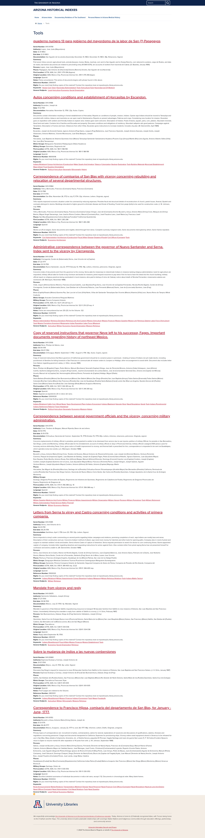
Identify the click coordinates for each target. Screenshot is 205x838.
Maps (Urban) (38, 167)
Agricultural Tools (87, 88)
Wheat (58, 404)
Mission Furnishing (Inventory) (49, 323)
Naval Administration (60, 789)
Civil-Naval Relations (76, 789)
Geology (114, 164)
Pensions (123, 500)
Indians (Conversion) (93, 404)
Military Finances (68, 500)
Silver (124, 404)
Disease (91, 237)
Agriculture (56, 90)
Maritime (65, 505)
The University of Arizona (119, 830)
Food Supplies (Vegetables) (53, 167)
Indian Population (76, 323)
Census (50, 164)
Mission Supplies (121, 321)
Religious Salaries (144, 321)
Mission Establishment (90, 642)
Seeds (143, 404)
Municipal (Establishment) (154, 164)
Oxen (54, 88)
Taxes (69, 404)
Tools (79, 88)
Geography (67, 169)
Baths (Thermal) (68, 503)
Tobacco (98, 164)
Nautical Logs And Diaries (154, 787)
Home (37, 17)
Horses (44, 88)
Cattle (49, 404)
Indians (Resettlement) (50, 642)
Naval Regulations (133, 404)
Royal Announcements (41, 787)
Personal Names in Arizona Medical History (104, 17)
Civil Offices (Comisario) (116, 237)
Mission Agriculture (94, 321)
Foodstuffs (102, 698)
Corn (49, 88)
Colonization (106, 164)
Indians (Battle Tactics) (134, 578)
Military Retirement (153, 500)
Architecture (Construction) (63, 164)
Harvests (118, 404)
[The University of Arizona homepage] (47, 3)
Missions (89, 326)
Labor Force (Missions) (91, 323)
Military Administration (41, 503)
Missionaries (65, 323)
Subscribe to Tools (34, 794)
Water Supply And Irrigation (84, 164)
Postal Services (56, 503)
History (84, 169)
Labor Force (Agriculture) (160, 321)
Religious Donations (58, 321)
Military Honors (113, 500)
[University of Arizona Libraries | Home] (55, 804)
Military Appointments (83, 500)
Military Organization (100, 500)
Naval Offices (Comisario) (42, 789)
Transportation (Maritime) (73, 787)
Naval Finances (107, 787)
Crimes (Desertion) (80, 578)
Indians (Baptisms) (108, 404)
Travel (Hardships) (61, 407)
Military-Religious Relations (111, 578)
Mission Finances (108, 321)
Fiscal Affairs (82, 237)
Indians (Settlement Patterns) (44, 407)
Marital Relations (57, 787)
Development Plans (78, 404)
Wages (94, 698)
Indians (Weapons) (94, 578)
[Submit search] (167, 3)
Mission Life (132, 321)
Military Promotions (134, 500)
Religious (96, 326)
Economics (65, 90)
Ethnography (76, 169)
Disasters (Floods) (100, 237)
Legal (50, 90)
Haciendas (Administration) (66, 88)
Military (59, 326)
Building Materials (137, 164)
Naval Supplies (93, 789)
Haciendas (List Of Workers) (104, 88)
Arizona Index (47, 17)
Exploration (122, 164)
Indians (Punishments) (158, 404)
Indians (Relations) (40, 164)
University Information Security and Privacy (102, 827)
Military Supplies (39, 500)
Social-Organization (77, 90)
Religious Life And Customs (76, 321)
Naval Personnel (95, 787)
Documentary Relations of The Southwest (70, 17)
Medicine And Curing (54, 500)
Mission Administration (41, 321)
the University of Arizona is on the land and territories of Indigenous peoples (83, 816)
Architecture (61, 240)
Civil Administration (49, 237)
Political (51, 169)
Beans (64, 404)
